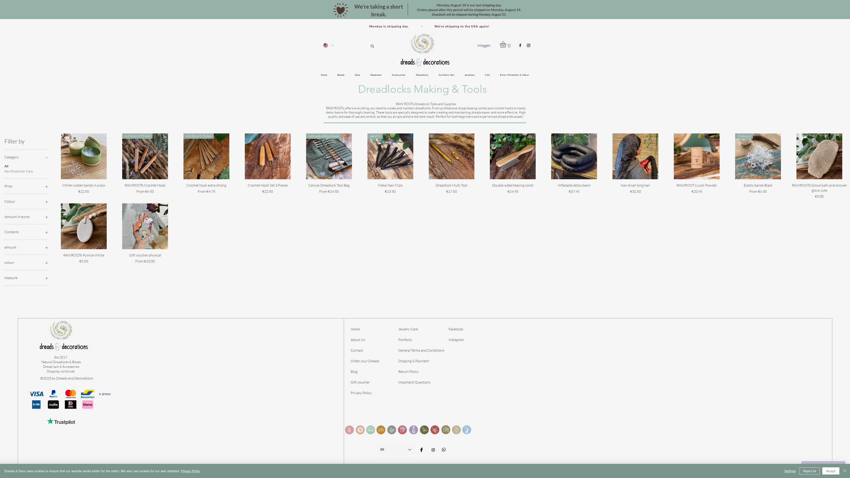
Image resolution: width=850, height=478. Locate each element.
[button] (507, 44)
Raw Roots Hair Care (18, 171)
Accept (831, 471)
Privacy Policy (361, 393)
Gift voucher (360, 382)
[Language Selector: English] (328, 45)
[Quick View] (83, 156)
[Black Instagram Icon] (433, 450)
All (6, 166)
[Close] (844, 470)
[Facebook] (520, 45)
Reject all (809, 471)
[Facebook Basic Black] (421, 450)
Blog (354, 371)
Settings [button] (790, 471)
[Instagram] (528, 45)
